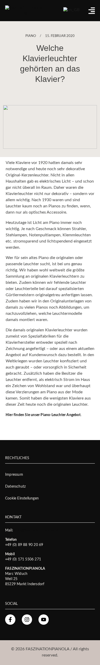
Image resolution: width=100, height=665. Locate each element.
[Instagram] (27, 619)
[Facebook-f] (10, 619)
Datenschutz (15, 486)
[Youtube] (43, 619)
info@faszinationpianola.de (36, 530)
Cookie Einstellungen (22, 498)
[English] (71, 9)
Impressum (14, 474)
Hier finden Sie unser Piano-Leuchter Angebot (43, 415)
